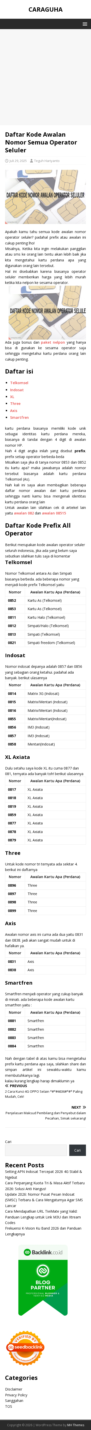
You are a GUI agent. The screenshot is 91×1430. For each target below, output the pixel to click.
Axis (13, 410)
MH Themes (75, 1425)
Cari (8, 1141)
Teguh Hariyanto (47, 160)
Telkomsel (19, 382)
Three (15, 403)
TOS (8, 1406)
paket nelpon (53, 342)
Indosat (17, 389)
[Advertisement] (45, 77)
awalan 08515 (54, 513)
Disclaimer (13, 1389)
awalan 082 (24, 513)
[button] (84, 23)
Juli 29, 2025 (18, 160)
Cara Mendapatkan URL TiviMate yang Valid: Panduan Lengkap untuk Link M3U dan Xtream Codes (43, 1217)
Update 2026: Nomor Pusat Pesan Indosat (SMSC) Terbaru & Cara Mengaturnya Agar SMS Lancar (44, 1200)
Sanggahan (14, 1400)
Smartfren (19, 417)
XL (12, 396)
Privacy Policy (16, 1395)
